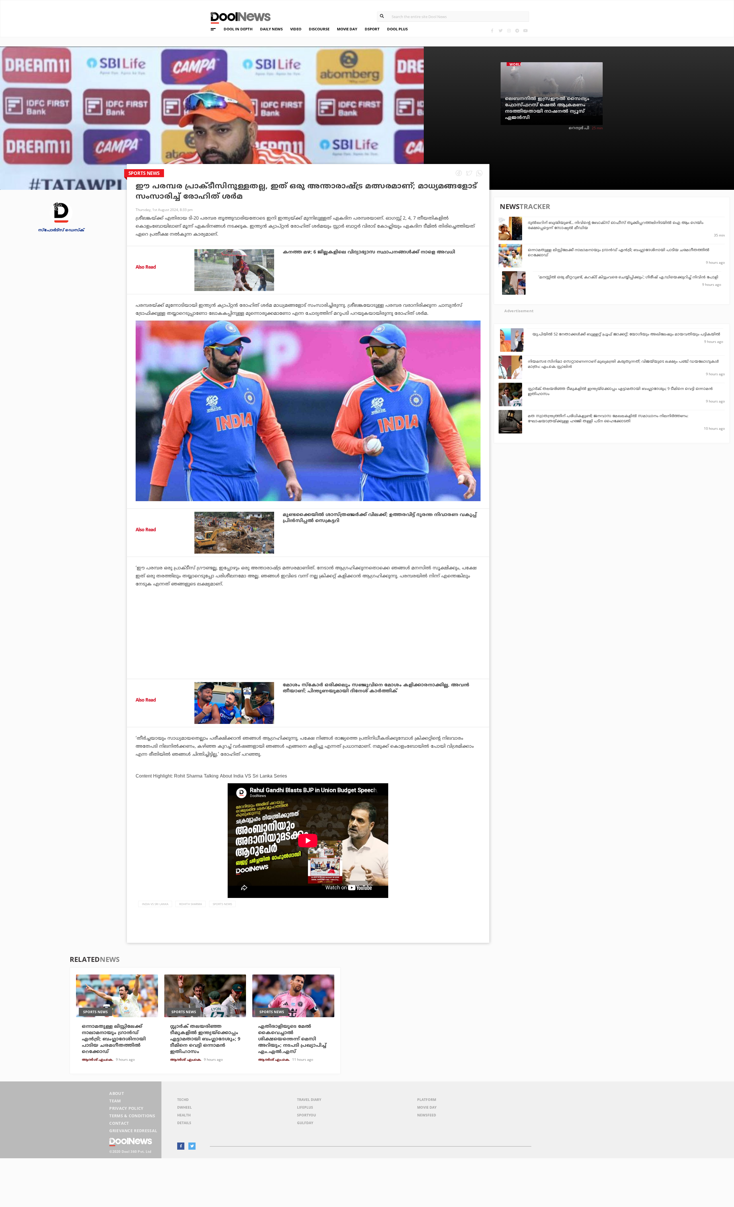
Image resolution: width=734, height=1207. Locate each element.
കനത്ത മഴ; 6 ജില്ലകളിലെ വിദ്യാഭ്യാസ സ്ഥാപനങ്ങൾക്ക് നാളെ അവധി (369, 252)
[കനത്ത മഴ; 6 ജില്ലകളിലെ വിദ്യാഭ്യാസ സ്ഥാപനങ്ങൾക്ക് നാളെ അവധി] (234, 270)
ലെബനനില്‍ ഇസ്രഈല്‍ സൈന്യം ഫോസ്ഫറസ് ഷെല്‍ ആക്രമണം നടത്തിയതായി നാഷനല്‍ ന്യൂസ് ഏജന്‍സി (547, 108)
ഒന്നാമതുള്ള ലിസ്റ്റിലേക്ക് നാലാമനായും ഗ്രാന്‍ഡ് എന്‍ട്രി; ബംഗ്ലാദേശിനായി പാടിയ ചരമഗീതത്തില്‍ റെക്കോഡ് (114, 1039)
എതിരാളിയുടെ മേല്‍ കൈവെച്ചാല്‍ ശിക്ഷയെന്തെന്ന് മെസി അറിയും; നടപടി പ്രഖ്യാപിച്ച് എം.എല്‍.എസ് (292, 1039)
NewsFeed (426, 1115)
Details (184, 1122)
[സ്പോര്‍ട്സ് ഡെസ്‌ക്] (61, 212)
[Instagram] (508, 30)
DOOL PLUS (397, 29)
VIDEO (295, 29)
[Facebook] (492, 30)
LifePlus (305, 1107)
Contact (119, 1123)
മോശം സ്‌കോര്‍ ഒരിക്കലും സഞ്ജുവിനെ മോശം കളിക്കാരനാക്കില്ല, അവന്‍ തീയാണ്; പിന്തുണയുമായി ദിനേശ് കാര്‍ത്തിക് (376, 688)
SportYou (306, 1115)
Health (184, 1115)
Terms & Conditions (132, 1115)
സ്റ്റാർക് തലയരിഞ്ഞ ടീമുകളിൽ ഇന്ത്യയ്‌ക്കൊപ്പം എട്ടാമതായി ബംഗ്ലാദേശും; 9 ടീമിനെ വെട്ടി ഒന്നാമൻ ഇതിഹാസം (205, 1039)
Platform (426, 1099)
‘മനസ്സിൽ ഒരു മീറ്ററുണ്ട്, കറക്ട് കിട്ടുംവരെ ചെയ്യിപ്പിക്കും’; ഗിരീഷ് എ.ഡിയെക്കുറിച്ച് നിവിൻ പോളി (628, 277)
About (116, 1093)
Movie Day (426, 1107)
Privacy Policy (126, 1108)
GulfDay (305, 1122)
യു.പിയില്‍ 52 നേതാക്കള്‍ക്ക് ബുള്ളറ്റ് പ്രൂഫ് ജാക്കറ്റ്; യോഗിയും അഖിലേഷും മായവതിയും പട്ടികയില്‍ (626, 334)
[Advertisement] (308, 648)
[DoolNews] (238, 17)
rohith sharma (190, 904)
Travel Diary (309, 1099)
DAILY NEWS (271, 29)
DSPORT (372, 29)
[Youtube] (525, 30)
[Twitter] (500, 30)
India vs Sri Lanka (155, 904)
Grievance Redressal (133, 1130)
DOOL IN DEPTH (238, 29)
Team (115, 1101)
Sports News (222, 904)
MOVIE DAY (347, 29)
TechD (183, 1099)
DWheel (184, 1107)
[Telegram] (517, 30)
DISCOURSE (319, 29)
